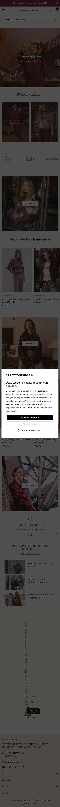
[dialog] (29, 403)
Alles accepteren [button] (30, 417)
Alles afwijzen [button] (30, 424)
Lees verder (11, 411)
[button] (30, 430)
